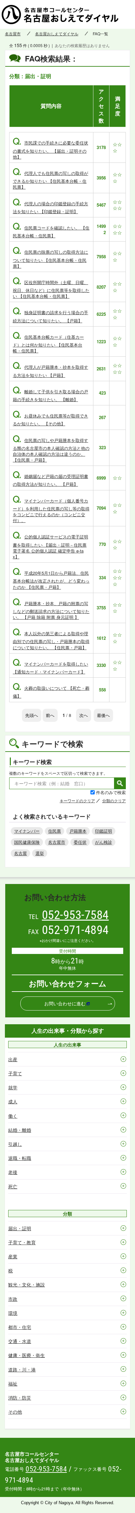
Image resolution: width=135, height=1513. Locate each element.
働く (12, 1116)
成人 (12, 1101)
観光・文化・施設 (26, 1284)
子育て (15, 1073)
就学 (12, 1087)
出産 (12, 1059)
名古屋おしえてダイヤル (56, 34)
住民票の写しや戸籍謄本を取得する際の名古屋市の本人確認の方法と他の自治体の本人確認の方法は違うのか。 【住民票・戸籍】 (51, 450)
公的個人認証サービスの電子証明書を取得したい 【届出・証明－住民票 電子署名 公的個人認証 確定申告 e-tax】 (50, 547)
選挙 (39, 853)
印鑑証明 (103, 831)
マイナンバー (27, 831)
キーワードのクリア (77, 800)
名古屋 (20, 853)
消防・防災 (19, 1397)
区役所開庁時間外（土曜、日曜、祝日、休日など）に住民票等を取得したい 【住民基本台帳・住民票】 (51, 289)
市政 (12, 1299)
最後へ (103, 715)
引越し (15, 1144)
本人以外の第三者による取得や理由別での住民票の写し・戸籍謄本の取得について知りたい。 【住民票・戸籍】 (51, 640)
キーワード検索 (32, 762)
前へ (50, 715)
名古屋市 (13, 34)
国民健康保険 (27, 842)
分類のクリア (114, 800)
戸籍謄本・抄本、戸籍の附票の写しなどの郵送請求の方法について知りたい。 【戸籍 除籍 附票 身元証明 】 (51, 610)
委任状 (80, 842)
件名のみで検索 (111, 792)
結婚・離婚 (19, 1130)
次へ (83, 715)
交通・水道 (19, 1341)
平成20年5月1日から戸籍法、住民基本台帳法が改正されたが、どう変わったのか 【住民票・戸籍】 (51, 580)
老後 (12, 1172)
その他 (15, 1411)
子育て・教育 (22, 1242)
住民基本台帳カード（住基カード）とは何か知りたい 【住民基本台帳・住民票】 (48, 344)
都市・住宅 (19, 1327)
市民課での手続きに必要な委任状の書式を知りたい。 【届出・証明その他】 (50, 150)
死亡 (12, 1186)
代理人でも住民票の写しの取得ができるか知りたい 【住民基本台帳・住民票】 (50, 180)
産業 (12, 1256)
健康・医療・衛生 (26, 1355)
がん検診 (103, 842)
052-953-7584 (75, 915)
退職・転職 (19, 1158)
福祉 (12, 1383)
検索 (120, 783)
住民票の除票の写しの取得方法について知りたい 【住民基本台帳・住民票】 (50, 259)
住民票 (54, 831)
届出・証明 (19, 1228)
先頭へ (31, 715)
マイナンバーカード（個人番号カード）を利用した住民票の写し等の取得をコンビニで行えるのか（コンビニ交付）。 (51, 511)
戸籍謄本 (78, 831)
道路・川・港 (22, 1369)
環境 (12, 1313)
